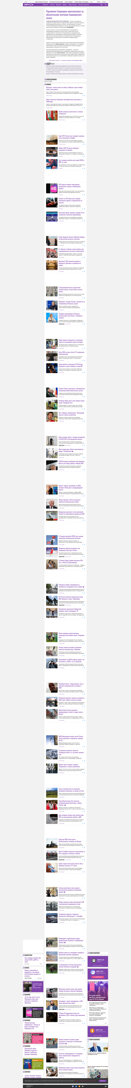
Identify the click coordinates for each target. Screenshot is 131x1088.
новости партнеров (51, 79)
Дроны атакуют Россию (41, 1)
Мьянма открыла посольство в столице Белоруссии (71, 112)
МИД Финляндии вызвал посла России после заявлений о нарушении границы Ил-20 (71, 738)
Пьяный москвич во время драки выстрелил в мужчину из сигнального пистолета (70, 1041)
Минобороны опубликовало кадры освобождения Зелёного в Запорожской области (71, 940)
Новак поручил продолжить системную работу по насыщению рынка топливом (71, 341)
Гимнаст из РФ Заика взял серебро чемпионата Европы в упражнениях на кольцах (64, 73)
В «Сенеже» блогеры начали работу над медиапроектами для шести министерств (64, 69)
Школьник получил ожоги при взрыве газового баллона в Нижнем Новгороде (70, 990)
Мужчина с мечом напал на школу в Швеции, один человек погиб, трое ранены (64, 88)
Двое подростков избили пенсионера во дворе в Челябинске (71, 450)
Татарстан (49, 21)
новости (49, 84)
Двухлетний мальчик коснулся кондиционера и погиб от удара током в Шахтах (71, 712)
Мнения (58, 4)
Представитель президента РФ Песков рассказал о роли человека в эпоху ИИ (70, 365)
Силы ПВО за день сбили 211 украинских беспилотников (37, 985)
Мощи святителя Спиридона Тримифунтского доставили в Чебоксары (64, 100)
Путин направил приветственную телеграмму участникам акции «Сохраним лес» (71, 635)
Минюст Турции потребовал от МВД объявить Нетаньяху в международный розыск (70, 487)
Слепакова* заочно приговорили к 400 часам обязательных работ (71, 1002)
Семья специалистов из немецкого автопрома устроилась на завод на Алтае (71, 790)
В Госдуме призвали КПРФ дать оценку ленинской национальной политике (71, 537)
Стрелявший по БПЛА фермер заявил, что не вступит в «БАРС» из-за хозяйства (71, 660)
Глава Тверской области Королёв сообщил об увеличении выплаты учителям (72, 238)
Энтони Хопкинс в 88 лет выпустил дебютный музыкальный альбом (69, 500)
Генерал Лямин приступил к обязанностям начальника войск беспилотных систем (72, 389)
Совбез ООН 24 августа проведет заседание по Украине (69, 149)
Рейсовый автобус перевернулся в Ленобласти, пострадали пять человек (70, 585)
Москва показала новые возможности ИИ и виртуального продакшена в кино (71, 903)
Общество (35, 1009)
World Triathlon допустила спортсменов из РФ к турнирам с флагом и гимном (72, 852)
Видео (65, 4)
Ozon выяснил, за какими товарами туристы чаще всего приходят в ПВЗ (37, 1065)
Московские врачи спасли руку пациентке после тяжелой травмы (72, 1068)
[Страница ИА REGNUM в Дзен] (83, 1086)
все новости (27, 963)
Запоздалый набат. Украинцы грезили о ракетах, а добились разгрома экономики (31, 1051)
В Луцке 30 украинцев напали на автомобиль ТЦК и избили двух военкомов (72, 1014)
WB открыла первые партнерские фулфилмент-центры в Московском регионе (37, 1013)
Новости (45, 4)
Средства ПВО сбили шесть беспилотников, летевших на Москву (70, 840)
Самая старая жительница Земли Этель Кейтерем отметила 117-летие (71, 864)
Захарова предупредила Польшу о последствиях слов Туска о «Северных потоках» (70, 315)
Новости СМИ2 (48, 81)
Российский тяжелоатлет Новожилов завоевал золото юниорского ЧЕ (70, 610)
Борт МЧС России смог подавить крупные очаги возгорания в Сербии (71, 137)
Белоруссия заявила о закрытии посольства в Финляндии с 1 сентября (70, 915)
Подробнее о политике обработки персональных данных (85, 1080)
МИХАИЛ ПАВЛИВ (28, 978)
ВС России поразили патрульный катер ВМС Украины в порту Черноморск (71, 598)
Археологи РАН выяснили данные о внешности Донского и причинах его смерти (70, 263)
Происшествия (36, 1034)
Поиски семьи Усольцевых (81, 1)
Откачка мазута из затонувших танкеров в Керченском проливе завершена (71, 953)
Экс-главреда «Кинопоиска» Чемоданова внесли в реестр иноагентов (71, 414)
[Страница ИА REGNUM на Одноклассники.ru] (79, 1086)
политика (27, 994)
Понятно (102, 1080)
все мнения (39, 978)
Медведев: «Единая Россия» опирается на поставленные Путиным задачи (72, 302)
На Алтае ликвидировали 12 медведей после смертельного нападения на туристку (70, 1055)
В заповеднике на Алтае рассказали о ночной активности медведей (70, 965)
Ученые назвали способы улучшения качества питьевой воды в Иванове (70, 648)
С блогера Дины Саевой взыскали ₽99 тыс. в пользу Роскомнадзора (71, 561)
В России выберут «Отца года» (53, 71)
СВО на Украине (69, 1)
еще (105, 1023)
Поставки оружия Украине (56, 1)
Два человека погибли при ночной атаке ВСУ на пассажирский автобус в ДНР (71, 816)
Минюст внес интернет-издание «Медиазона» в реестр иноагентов (69, 765)
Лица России (72, 4)
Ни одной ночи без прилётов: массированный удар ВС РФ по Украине (97, 997)
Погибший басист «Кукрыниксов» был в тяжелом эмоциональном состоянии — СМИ (71, 686)
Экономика (35, 1060)
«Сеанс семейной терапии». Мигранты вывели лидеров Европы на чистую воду (33, 1077)
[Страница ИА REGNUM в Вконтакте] (76, 1086)
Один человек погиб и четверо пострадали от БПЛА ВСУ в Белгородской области (72, 438)
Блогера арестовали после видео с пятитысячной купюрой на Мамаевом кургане (70, 890)
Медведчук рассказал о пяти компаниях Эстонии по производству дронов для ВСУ (72, 513)
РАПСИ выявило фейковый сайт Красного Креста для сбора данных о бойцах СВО (71, 462)
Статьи (52, 4)
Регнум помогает (83, 4)
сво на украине (93, 982)
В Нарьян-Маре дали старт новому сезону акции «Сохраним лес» (71, 401)
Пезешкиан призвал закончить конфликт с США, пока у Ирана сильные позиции (72, 699)
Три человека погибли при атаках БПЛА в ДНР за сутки (33, 960)
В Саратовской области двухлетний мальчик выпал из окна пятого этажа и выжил (37, 1039)
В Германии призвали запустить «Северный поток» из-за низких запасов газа (71, 752)
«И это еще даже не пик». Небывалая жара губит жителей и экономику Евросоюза (33, 1000)
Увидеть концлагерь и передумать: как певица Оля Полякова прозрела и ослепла (33, 973)
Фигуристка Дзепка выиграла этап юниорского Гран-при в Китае (69, 549)
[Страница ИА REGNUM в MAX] (73, 1086)
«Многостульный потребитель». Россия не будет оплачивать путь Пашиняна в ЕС (32, 1025)
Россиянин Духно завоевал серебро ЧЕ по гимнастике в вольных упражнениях (64, 68)
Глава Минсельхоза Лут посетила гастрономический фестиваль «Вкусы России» (70, 803)
